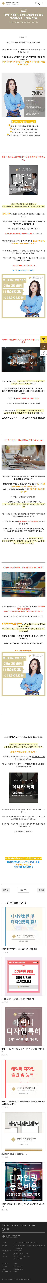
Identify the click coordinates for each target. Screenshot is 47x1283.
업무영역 (15, 1225)
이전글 (5, 890)
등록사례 (32, 1225)
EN (38, 3)
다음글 (41, 890)
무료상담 (23, 1225)
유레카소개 (5, 1225)
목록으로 (23, 890)
